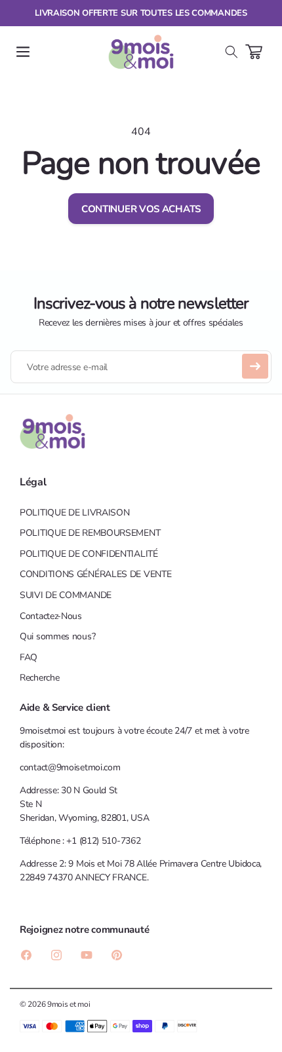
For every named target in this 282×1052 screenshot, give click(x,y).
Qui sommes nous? (57, 636)
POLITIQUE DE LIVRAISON (74, 512)
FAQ (28, 657)
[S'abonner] (255, 366)
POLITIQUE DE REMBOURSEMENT (90, 533)
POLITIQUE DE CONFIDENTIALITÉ (89, 554)
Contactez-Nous (51, 616)
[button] (23, 52)
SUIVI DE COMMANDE (65, 595)
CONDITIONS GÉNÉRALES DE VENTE (95, 574)
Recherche (39, 677)
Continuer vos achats (141, 209)
